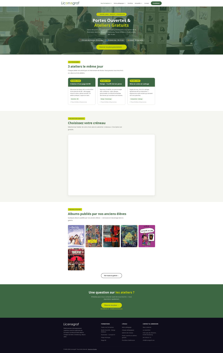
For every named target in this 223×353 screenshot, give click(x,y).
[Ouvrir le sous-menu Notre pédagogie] (125, 3)
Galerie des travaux (127, 333)
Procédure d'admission (128, 340)
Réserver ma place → (111, 305)
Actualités (138, 3)
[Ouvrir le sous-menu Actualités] (142, 3)
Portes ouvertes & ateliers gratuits (129, 336)
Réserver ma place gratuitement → (111, 47)
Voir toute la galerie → (111, 275)
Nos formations (105, 3)
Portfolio (130, 3)
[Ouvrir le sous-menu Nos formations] (111, 3)
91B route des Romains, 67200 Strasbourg (149, 333)
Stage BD (103, 340)
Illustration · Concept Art (108, 334)
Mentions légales (92, 349)
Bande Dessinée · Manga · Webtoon (108, 331)
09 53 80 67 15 (105, 309)
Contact (146, 3)
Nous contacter (147, 327)
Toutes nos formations (107, 327)
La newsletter (147, 330)
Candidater (156, 3)
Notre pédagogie (119, 3)
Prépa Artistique (105, 337)
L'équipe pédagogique (128, 330)
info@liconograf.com (116, 309)
